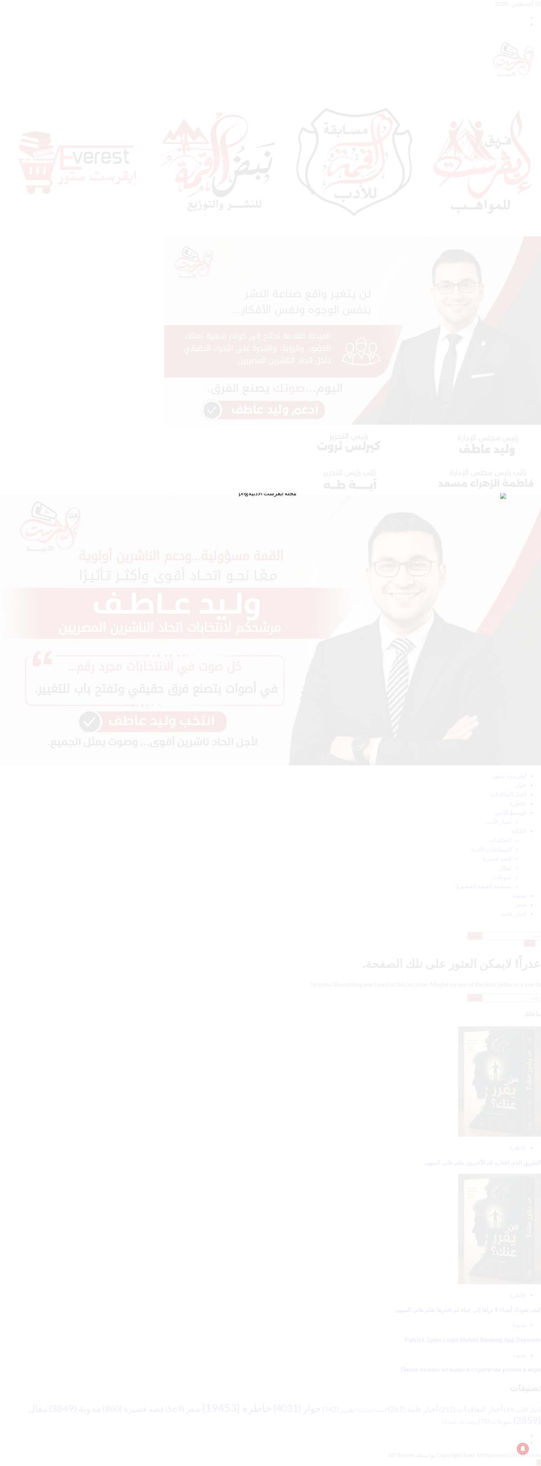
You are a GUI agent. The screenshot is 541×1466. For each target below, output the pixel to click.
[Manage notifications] (523, 1449)
